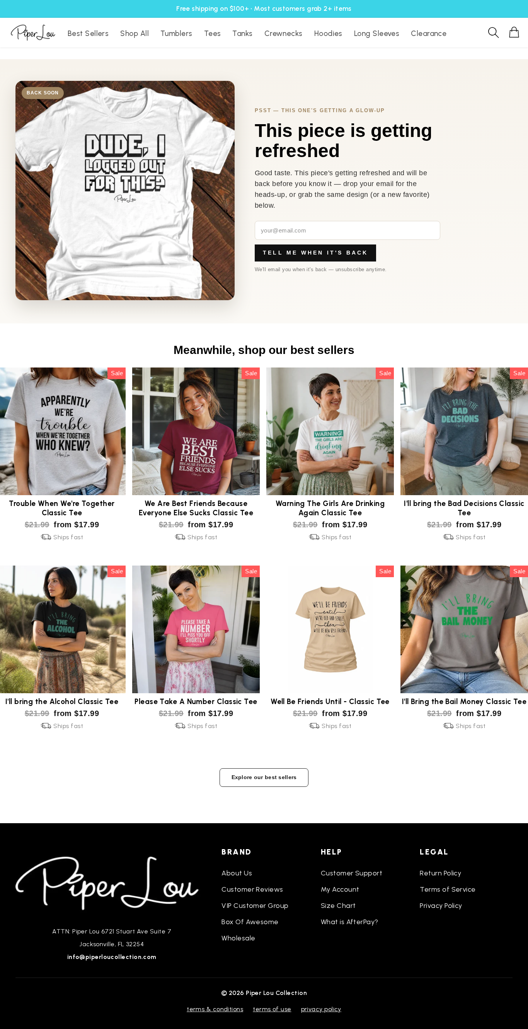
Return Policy (440, 873)
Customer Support (351, 873)
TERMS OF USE (272, 1009)
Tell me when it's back (315, 253)
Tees (212, 33)
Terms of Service (447, 889)
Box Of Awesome (249, 922)
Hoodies (328, 33)
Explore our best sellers (264, 777)
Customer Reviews (252, 889)
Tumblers (176, 33)
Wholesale (238, 938)
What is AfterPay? (349, 922)
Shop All (134, 33)
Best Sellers (88, 33)
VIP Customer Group (254, 905)
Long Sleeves (376, 33)
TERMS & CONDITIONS (215, 1009)
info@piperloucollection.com (112, 957)
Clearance (428, 33)
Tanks (242, 33)
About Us (236, 873)
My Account (340, 889)
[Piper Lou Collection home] (111, 882)
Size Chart (338, 905)
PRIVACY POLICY (321, 1009)
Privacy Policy (441, 905)
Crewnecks (283, 33)
